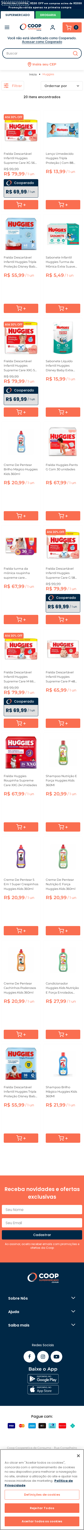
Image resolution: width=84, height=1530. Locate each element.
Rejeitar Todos (42, 1508)
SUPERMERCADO (17, 15)
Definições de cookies (42, 1494)
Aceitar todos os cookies (42, 1521)
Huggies (48, 74)
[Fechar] (78, 1456)
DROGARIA (48, 15)
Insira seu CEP (44, 64)
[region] (42, 1489)
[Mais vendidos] (62, 85)
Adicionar (21, 204)
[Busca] (42, 53)
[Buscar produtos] (75, 53)
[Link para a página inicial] (33, 74)
